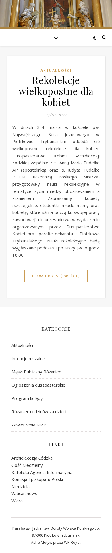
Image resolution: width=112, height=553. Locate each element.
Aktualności (56, 70)
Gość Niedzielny (27, 465)
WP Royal (72, 542)
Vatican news (24, 493)
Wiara (17, 500)
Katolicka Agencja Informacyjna (41, 472)
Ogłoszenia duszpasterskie (38, 385)
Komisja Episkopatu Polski (37, 479)
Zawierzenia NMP (28, 425)
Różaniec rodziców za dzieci (38, 411)
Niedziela (20, 486)
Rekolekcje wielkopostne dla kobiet (56, 91)
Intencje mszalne (28, 358)
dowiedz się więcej (56, 276)
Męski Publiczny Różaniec (36, 372)
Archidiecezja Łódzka (32, 458)
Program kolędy (27, 398)
